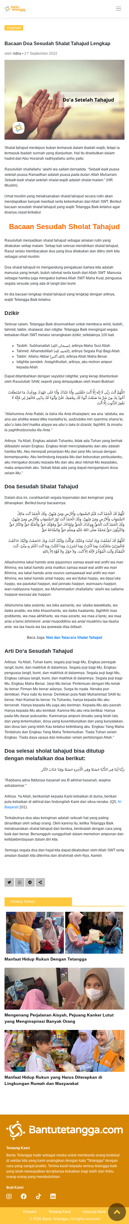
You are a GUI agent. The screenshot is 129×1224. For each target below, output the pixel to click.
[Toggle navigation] (118, 8)
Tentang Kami (59, 1212)
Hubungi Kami (94, 1212)
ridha (17, 53)
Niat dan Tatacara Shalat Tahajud (74, 637)
